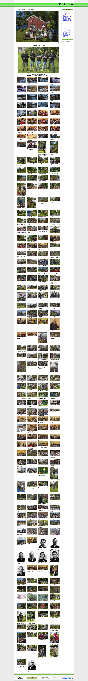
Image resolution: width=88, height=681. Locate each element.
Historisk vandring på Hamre (67, 16)
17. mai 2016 (64, 31)
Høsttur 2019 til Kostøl (66, 13)
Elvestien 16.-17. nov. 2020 (67, 12)
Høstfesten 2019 (65, 11)
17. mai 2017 (64, 26)
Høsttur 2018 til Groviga (66, 18)
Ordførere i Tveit (65, 36)
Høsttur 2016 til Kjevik (66, 29)
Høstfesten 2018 (65, 17)
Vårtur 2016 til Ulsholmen (66, 32)
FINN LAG (71, 6)
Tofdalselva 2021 (65, 10)
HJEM (67, 6)
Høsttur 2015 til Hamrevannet (67, 34)
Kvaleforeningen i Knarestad (67, 19)
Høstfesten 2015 (65, 33)
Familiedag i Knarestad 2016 (67, 30)
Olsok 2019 (64, 14)
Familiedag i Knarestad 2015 (67, 35)
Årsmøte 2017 (65, 27)
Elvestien (64, 15)
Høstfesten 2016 (65, 28)
